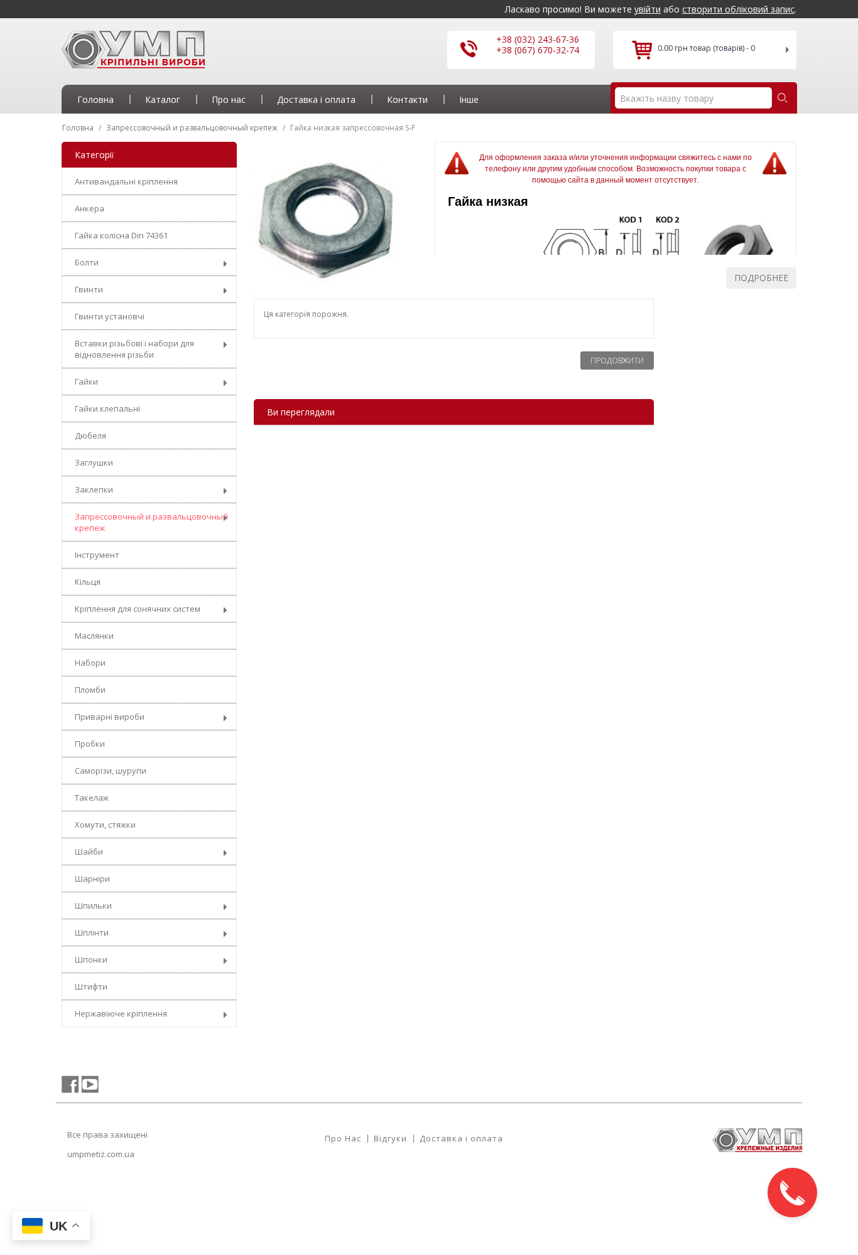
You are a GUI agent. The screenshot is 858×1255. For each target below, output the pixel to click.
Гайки (86, 381)
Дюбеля (90, 435)
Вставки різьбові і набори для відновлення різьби (134, 349)
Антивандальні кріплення (126, 181)
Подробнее (761, 278)
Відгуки (390, 1138)
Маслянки (94, 635)
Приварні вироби (109, 716)
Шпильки (93, 905)
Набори (90, 662)
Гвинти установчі (109, 316)
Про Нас (343, 1138)
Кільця (87, 581)
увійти (647, 9)
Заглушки (94, 462)
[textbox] (693, 98)
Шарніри (92, 878)
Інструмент (97, 554)
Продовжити (617, 360)
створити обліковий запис (738, 9)
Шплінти (92, 932)
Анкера (89, 208)
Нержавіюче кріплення (121, 1013)
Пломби (90, 689)
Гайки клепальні (107, 408)
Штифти (91, 986)
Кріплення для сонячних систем (137, 608)
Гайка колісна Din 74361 (121, 235)
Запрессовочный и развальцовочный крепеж (151, 522)
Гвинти (89, 289)
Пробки (90, 743)
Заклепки (94, 489)
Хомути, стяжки (105, 824)
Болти (87, 262)
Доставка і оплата (461, 1138)
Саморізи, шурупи (110, 770)
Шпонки (91, 959)
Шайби (89, 851)
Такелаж (92, 797)
